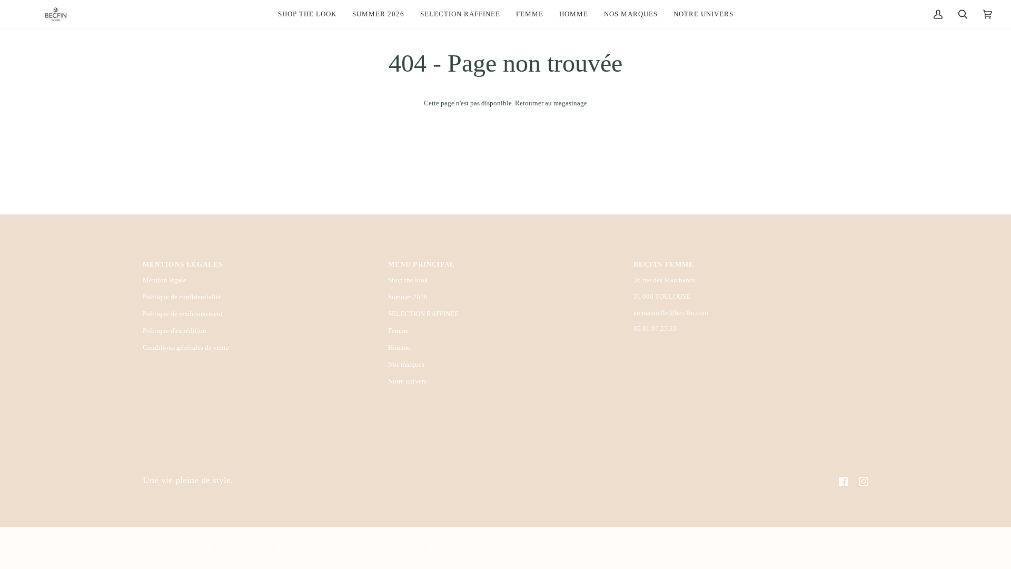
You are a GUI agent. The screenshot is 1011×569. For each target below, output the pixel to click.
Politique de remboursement (183, 314)
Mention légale (164, 280)
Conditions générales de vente (186, 347)
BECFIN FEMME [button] (663, 264)
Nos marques (406, 364)
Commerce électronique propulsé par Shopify (331, 548)
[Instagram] (863, 481)
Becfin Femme (180, 548)
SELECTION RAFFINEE (423, 314)
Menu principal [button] (421, 264)
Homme (399, 347)
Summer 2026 (408, 297)
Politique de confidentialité (182, 297)
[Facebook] (843, 481)
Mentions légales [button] (183, 264)
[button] (529, 14)
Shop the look (408, 280)
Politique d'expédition (174, 331)
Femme (398, 331)
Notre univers (407, 381)
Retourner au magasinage (551, 103)
